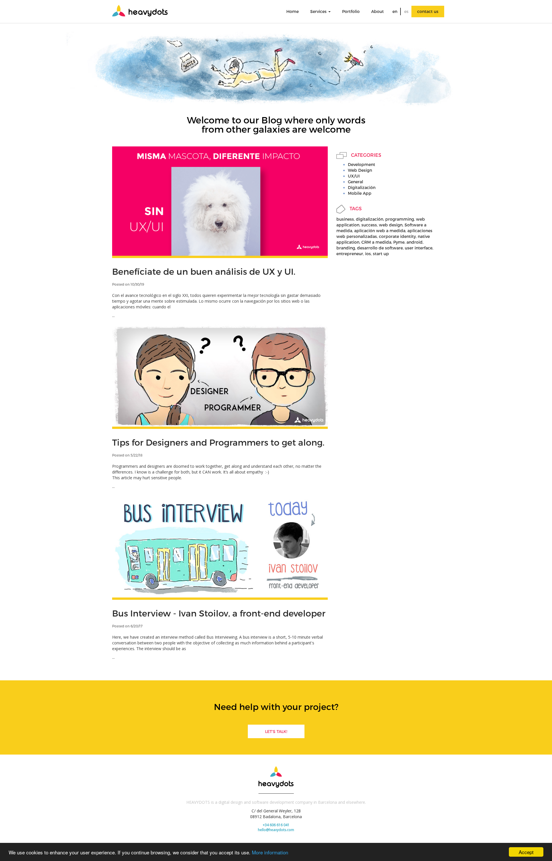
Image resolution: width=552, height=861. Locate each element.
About (377, 11)
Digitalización (361, 187)
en (394, 11)
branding (345, 247)
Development (361, 164)
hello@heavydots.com (276, 829)
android (415, 242)
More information (270, 852)
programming (399, 219)
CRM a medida (376, 242)
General (355, 181)
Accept (526, 852)
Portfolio (351, 11)
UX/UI (354, 175)
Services (319, 11)
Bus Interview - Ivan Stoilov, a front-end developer (218, 613)
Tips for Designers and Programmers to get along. (218, 442)
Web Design (360, 170)
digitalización (369, 219)
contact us (427, 11)
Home (292, 11)
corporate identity (397, 236)
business (345, 219)
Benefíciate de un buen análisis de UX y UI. (204, 271)
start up (381, 253)
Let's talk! (276, 731)
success (369, 224)
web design (390, 224)
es (406, 11)
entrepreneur (349, 253)
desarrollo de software (380, 247)
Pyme (399, 242)
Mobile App (359, 193)
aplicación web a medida (379, 230)
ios (368, 253)
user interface (418, 247)
